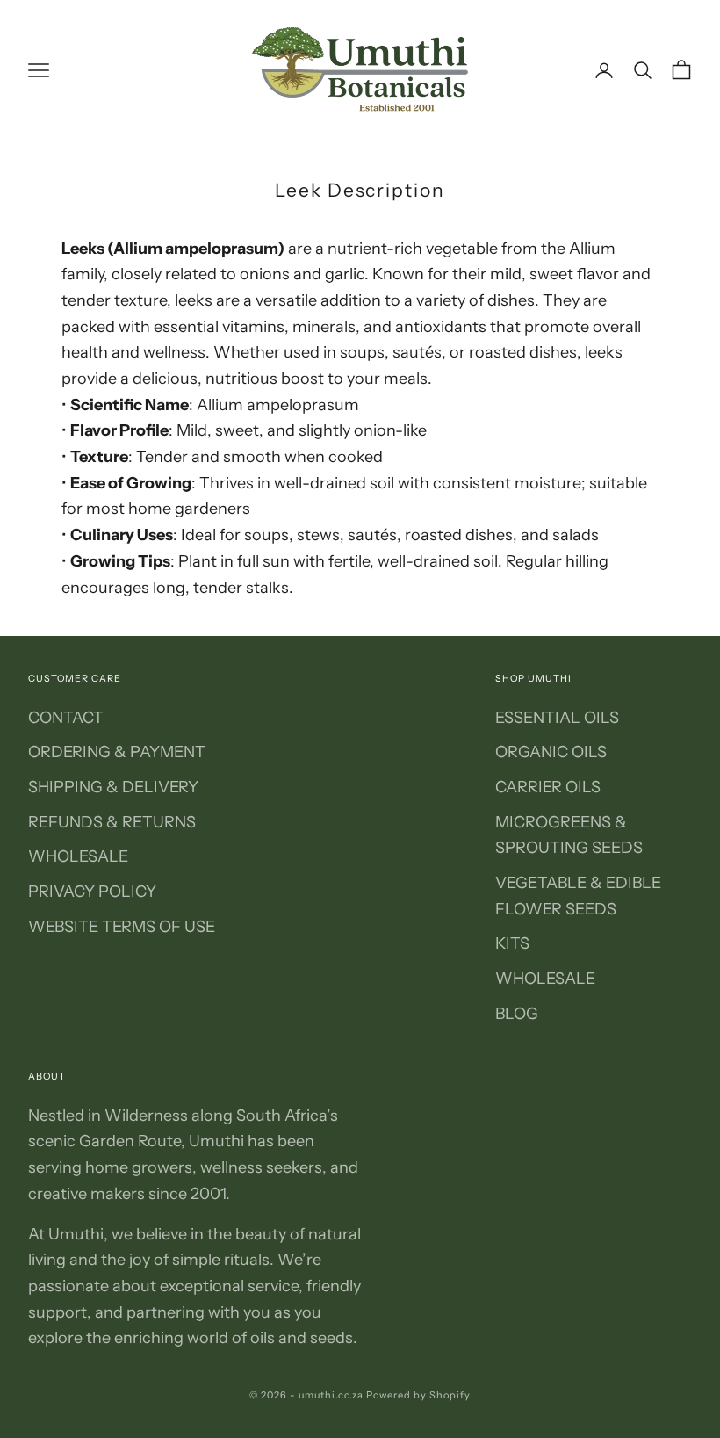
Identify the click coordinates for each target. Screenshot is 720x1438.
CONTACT (66, 717)
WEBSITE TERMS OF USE (121, 926)
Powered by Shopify (418, 1395)
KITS (512, 943)
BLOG (516, 1013)
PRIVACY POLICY (92, 891)
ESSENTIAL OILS (557, 717)
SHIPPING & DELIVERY (113, 787)
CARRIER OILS (548, 787)
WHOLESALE (78, 856)
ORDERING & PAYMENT (116, 752)
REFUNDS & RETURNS (112, 822)
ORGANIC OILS (551, 752)
